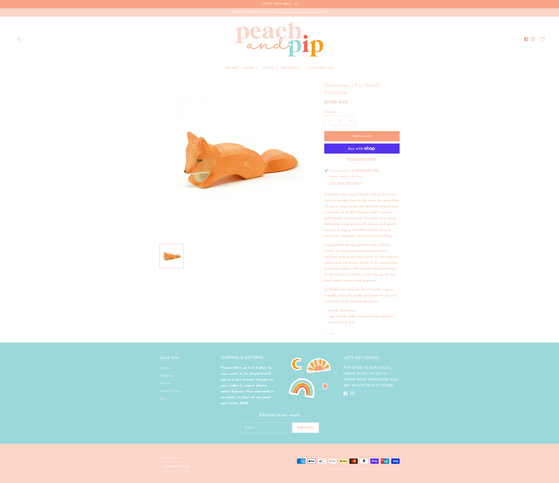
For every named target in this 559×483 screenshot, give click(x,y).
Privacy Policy (169, 391)
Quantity (330, 112)
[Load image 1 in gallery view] (171, 256)
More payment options (362, 159)
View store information (346, 183)
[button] (19, 39)
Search (164, 368)
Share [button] (333, 333)
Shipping (166, 375)
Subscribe (305, 427)
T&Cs (163, 398)
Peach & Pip (342, 469)
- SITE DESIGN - (361, 469)
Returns (165, 383)
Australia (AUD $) (176, 466)
